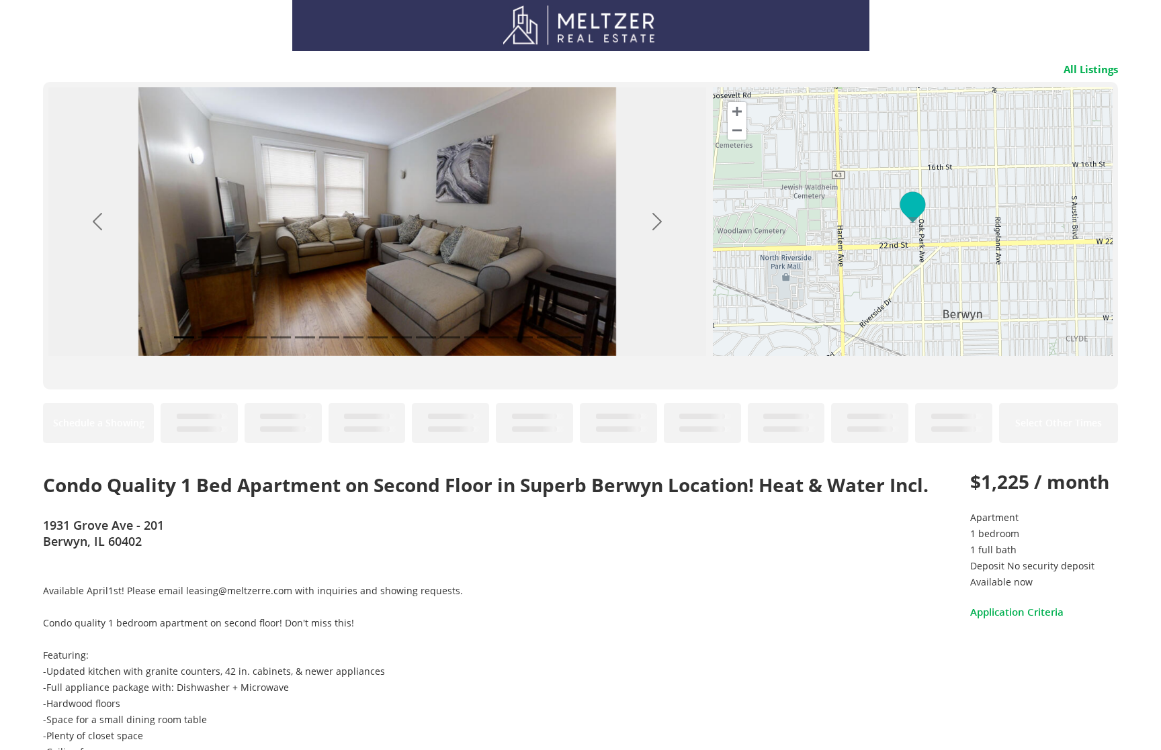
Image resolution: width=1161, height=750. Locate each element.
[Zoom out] (737, 130)
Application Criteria (1017, 611)
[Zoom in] (737, 111)
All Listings (1091, 69)
